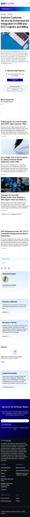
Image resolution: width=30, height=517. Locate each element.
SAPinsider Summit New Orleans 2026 (11, 357)
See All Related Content (7, 101)
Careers (3, 476)
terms (22, 427)
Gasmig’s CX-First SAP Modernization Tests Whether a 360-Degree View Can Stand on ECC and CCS (13, 197)
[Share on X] (5, 268)
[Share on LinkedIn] (2, 268)
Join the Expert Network (22, 470)
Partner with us (5, 498)
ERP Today (3, 470)
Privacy (18, 501)
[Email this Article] (9, 268)
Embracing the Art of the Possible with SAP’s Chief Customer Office (14, 123)
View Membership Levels (14, 80)
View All (2, 361)
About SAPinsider (5, 467)
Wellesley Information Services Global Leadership (7, 485)
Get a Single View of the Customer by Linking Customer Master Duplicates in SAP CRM (14, 159)
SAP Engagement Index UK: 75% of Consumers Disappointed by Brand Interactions (14, 233)
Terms (17, 498)
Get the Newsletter (8, 387)
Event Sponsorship (6, 501)
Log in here (14, 89)
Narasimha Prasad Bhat (9, 285)
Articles (3, 14)
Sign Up (5, 312)
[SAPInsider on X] (1, 509)
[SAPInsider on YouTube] (6, 509)
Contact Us (4, 489)
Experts (3, 473)
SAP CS (4, 263)
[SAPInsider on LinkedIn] (4, 509)
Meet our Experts (20, 467)
